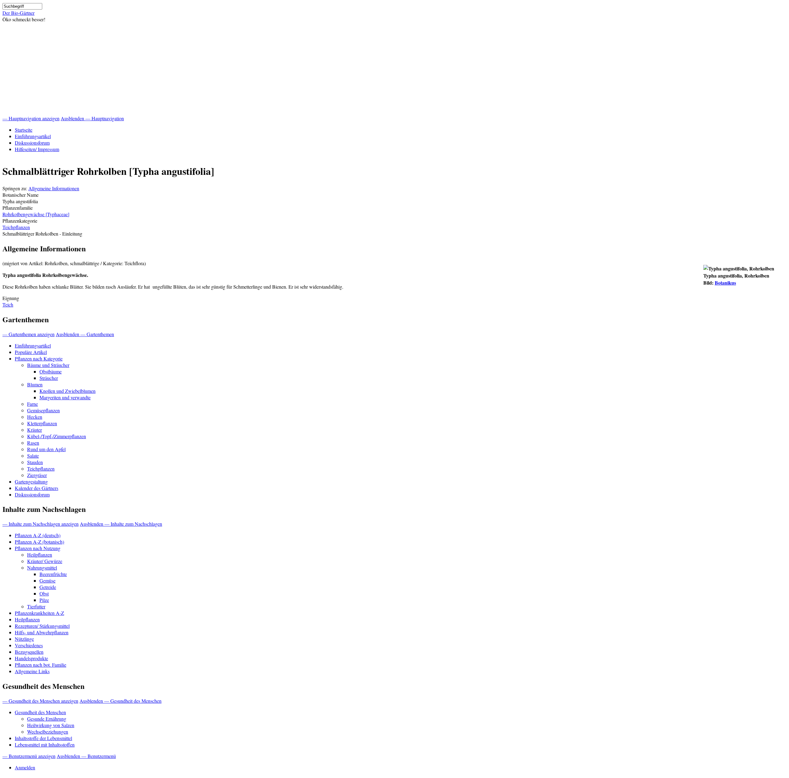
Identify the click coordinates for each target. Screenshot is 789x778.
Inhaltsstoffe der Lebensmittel (43, 738)
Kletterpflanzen (42, 423)
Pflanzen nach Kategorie (39, 358)
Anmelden (25, 767)
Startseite (23, 129)
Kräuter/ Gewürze (44, 561)
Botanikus (725, 282)
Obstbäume (50, 371)
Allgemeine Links (32, 671)
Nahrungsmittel (42, 567)
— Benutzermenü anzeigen (28, 756)
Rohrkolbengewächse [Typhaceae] (35, 214)
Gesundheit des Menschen (40, 712)
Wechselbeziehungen (47, 731)
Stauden (35, 462)
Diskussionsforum (32, 142)
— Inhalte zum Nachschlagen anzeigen (40, 524)
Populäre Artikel (31, 352)
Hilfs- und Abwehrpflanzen (41, 632)
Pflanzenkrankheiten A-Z (39, 613)
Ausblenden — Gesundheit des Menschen (120, 701)
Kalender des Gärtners (36, 488)
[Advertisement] (394, 69)
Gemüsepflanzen (43, 410)
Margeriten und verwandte (65, 397)
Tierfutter (36, 606)
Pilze (44, 600)
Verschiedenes (29, 645)
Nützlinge (24, 639)
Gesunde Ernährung (46, 718)
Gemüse (47, 580)
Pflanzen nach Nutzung (37, 548)
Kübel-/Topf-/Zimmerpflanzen (56, 436)
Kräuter (34, 429)
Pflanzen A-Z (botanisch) (39, 541)
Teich (7, 304)
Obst (44, 593)
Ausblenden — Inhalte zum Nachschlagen (121, 524)
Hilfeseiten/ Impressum (37, 149)
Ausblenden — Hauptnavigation (92, 118)
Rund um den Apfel (46, 449)
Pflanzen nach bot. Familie (40, 664)
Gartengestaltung (31, 481)
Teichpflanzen (16, 227)
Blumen (35, 384)
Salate (33, 455)
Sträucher (48, 378)
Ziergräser (37, 475)
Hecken (34, 417)
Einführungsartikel (33, 136)
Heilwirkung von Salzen (50, 725)
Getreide (47, 587)
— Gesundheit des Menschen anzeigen (40, 701)
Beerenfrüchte (53, 574)
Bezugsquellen (29, 651)
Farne (32, 404)
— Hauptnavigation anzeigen (30, 118)
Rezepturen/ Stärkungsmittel (42, 626)
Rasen (33, 442)
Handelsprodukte (31, 658)
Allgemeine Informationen (53, 188)
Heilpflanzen (39, 554)
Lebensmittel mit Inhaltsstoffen (45, 744)
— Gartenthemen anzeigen (28, 334)
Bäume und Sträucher (48, 365)
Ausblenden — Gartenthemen (85, 334)
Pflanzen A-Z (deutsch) (37, 535)
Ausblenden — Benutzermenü (86, 756)
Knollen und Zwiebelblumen (67, 391)
